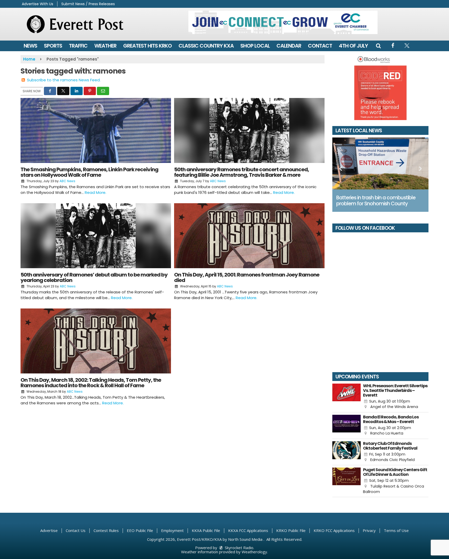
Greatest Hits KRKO (147, 45)
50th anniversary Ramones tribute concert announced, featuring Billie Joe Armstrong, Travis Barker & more (241, 172)
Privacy (369, 530)
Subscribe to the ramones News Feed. (64, 80)
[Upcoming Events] (346, 397)
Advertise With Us (37, 3)
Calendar (288, 45)
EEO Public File (140, 530)
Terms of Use (396, 530)
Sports (53, 45)
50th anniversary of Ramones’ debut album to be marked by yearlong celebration (94, 277)
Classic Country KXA (206, 45)
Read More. (95, 192)
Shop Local (255, 45)
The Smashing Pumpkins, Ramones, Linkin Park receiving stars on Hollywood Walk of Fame (89, 172)
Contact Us (75, 530)
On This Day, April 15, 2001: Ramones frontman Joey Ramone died (246, 277)
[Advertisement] (283, 22)
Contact (320, 45)
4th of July (353, 45)
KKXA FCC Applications (248, 530)
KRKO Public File (291, 530)
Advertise (49, 530)
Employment (172, 530)
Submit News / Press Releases (88, 3)
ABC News (67, 181)
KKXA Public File (206, 530)
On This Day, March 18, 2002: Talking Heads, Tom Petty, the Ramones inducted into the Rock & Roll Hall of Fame (91, 382)
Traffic (78, 45)
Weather (105, 45)
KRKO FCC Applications (334, 530)
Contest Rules (106, 530)
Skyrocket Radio (238, 547)
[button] (378, 45)
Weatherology (254, 551)
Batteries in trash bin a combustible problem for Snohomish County (375, 200)
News (30, 45)
